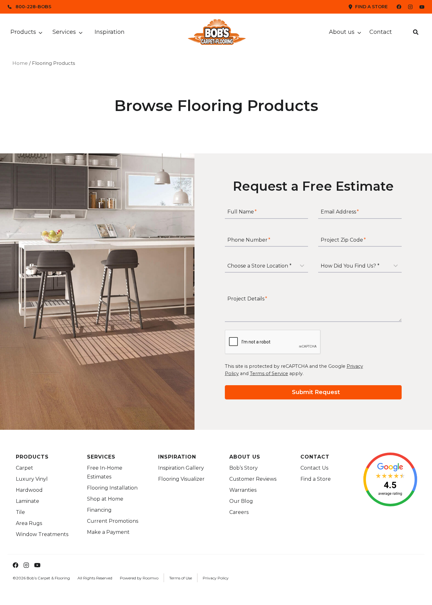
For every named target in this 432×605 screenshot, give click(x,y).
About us (342, 31)
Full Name (242, 212)
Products (23, 31)
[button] (415, 32)
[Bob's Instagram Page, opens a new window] (410, 6)
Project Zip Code (343, 240)
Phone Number (248, 240)
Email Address (340, 212)
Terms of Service (269, 373)
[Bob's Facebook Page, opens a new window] (395, 6)
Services (64, 31)
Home (20, 63)
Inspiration (110, 31)
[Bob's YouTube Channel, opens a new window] (421, 6)
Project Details (247, 299)
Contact (380, 31)
